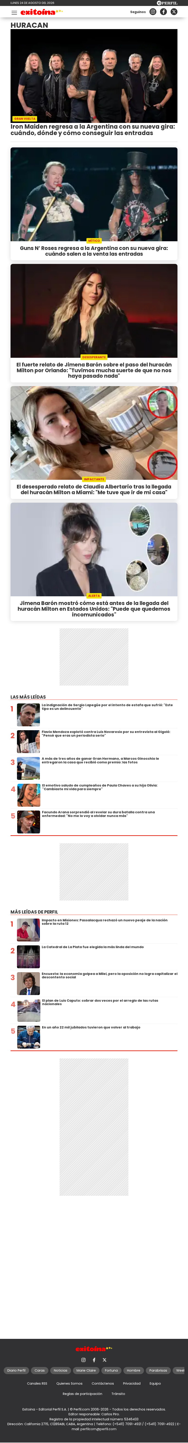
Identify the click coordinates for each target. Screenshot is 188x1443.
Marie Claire (86, 1370)
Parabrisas (158, 1370)
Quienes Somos (69, 1383)
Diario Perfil (16, 1370)
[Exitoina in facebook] (163, 11)
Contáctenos (103, 1383)
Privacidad (132, 1383)
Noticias (60, 1370)
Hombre (133, 1370)
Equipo (155, 1383)
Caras (40, 1370)
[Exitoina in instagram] (152, 11)
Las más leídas (28, 697)
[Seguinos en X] (174, 11)
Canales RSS (37, 1383)
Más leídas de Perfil (34, 912)
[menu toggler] (14, 12)
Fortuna (111, 1370)
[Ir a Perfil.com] (167, 4)
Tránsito (118, 1393)
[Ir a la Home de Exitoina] (42, 12)
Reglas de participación (82, 1393)
